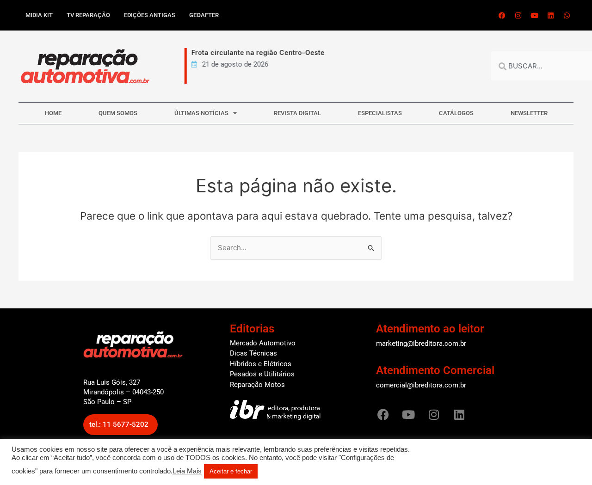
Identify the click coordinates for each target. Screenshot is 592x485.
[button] (120, 424)
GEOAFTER (204, 15)
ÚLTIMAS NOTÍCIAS (201, 113)
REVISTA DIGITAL (297, 113)
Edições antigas (149, 15)
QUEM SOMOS (118, 113)
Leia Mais (187, 471)
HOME (53, 113)
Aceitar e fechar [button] (231, 471)
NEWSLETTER (529, 113)
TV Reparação (88, 15)
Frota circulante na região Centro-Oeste (254, 52)
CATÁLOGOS (456, 113)
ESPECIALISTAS (380, 113)
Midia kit (39, 15)
